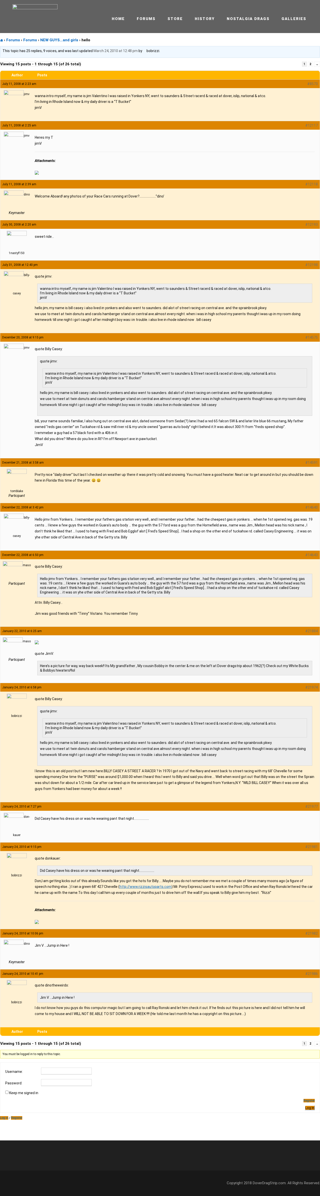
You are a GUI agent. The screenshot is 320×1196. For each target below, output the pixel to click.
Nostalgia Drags (248, 19)
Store (175, 19)
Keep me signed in (23, 1093)
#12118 (311, 184)
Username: (14, 1072)
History (205, 19)
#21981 (311, 847)
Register (309, 1100)
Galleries (294, 19)
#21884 (311, 631)
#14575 (311, 337)
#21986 (311, 974)
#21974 (311, 687)
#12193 (311, 225)
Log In (309, 1108)
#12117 (311, 125)
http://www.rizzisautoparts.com (146, 887)
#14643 (311, 555)
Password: (13, 1083)
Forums (146, 19)
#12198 (311, 265)
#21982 (311, 933)
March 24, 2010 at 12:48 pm (116, 51)
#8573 (312, 84)
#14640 (311, 507)
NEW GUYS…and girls (59, 40)
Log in (4, 1118)
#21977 (311, 807)
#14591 (311, 463)
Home (118, 19)
